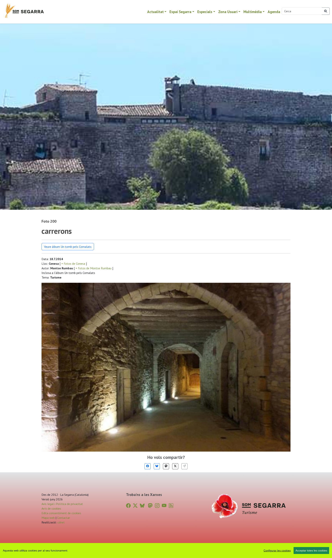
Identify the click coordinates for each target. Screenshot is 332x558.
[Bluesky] (157, 466)
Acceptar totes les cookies (311, 550)
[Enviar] (184, 466)
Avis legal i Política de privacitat (62, 504)
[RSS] (171, 506)
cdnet (61, 522)
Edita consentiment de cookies (61, 513)
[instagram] (157, 506)
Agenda (274, 11)
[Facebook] (147, 466)
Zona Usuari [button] (227, 11)
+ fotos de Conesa (73, 263)
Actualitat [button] (155, 11)
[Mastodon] (166, 466)
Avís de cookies (51, 508)
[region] (166, 550)
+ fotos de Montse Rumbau (93, 268)
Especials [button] (204, 11)
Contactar (63, 518)
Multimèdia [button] (252, 11)
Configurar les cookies (277, 550)
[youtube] (164, 506)
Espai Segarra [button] (180, 11)
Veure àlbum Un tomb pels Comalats (67, 247)
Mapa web (48, 518)
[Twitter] (175, 466)
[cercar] (326, 11)
